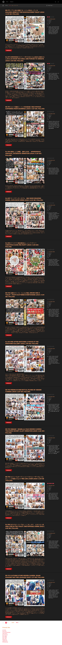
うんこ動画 (56, 316)
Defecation (50, 121)
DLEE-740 (50, 445)
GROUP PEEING (51, 261)
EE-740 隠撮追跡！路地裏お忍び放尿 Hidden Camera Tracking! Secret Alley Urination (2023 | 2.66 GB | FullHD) (25, 431)
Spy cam (54, 33)
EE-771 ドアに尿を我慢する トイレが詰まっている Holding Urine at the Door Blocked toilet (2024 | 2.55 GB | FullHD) (24, 12)
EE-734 (56, 493)
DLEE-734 (53, 493)
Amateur (49, 26)
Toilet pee (56, 362)
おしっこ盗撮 (54, 409)
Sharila (52, 77)
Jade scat (50, 313)
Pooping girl (56, 314)
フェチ (56, 127)
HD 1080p (53, 29)
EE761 (56, 122)
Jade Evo (57, 29)
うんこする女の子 (51, 316)
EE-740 (53, 445)
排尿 (52, 411)
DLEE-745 (54, 310)
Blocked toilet (50, 27)
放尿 (49, 128)
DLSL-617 (50, 73)
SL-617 (54, 78)
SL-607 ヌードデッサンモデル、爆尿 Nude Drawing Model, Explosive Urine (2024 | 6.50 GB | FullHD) (24, 199)
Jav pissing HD (53, 31)
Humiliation (54, 214)
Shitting (49, 315)
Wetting (55, 79)
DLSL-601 (56, 356)
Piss (49, 33)
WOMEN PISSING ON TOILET (53, 499)
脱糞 (53, 128)
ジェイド (56, 126)
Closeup (55, 27)
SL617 (56, 78)
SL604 (51, 265)
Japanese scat (54, 313)
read (15, 5)
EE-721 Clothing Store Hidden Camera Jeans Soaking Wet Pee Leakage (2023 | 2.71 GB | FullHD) (24, 576)
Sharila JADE (56, 77)
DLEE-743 (50, 404)
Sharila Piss (50, 78)
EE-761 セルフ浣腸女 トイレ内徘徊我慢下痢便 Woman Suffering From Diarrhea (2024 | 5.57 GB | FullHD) (25, 107)
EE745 (49, 311)
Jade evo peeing (51, 30)
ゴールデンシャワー (53, 410)
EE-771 (51, 28)
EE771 (53, 28)
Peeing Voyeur (55, 32)
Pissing (51, 33)
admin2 (49, 68)
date (10, 5)
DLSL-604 (50, 259)
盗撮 (51, 128)
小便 (51, 411)
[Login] (58, 2)
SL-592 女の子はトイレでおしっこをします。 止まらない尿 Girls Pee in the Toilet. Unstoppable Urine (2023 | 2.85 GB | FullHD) (24, 526)
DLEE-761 (50, 122)
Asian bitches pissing (55, 26)
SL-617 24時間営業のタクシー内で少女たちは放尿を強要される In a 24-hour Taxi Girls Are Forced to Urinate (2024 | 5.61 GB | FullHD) (25, 58)
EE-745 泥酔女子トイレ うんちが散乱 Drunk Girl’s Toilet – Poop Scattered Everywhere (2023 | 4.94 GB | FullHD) (24, 294)
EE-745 (57, 310)
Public (49, 77)
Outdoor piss (57, 448)
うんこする (57, 315)
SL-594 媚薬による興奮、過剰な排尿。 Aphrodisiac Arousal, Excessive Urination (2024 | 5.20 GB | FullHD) (23, 153)
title (17, 5)
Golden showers (55, 73)
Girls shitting (50, 123)
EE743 (56, 404)
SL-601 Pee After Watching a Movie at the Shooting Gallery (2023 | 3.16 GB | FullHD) (21, 342)
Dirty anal (57, 121)
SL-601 (56, 361)
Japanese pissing (54, 74)
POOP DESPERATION (53, 124)
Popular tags (50, 5)
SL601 (49, 362)
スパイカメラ (52, 127)
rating (12, 5)
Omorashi (50, 75)
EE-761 (53, 122)
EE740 (56, 445)
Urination (51, 79)
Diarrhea (54, 121)
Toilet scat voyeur (53, 125)
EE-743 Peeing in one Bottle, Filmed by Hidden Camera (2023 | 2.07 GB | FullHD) (23, 390)
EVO (55, 28)
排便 (58, 127)
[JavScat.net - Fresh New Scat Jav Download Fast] (3, 2)
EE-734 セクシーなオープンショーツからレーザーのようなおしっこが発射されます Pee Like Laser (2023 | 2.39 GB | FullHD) (24, 478)
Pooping (52, 314)
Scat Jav (49, 20)
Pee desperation (55, 75)
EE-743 (53, 404)
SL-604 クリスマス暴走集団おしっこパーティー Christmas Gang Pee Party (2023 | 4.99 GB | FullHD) (22, 244)
